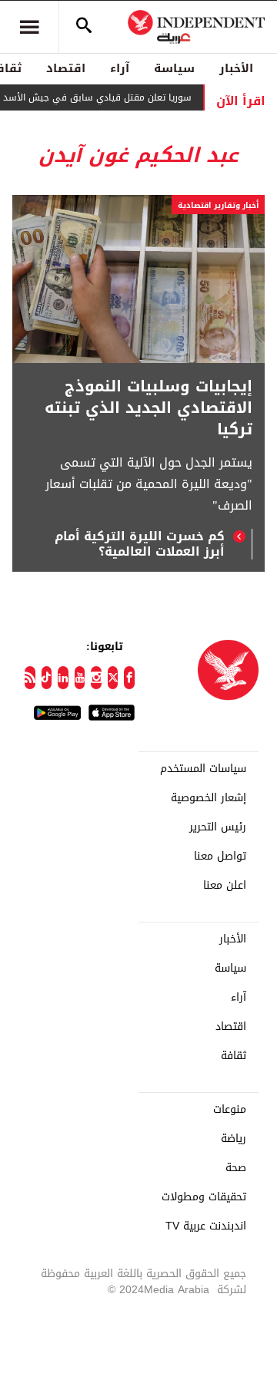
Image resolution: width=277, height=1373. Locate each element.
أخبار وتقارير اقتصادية (218, 205)
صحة (235, 1168)
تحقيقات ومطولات (204, 1197)
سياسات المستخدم (203, 769)
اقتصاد (65, 68)
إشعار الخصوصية (208, 798)
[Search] (83, 27)
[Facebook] (129, 677)
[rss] (30, 677)
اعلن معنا (224, 885)
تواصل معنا (220, 856)
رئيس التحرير (217, 827)
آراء (119, 68)
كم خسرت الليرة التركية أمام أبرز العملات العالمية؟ (140, 544)
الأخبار (236, 68)
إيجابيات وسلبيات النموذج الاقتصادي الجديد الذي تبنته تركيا (148, 407)
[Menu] (29, 27)
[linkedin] (63, 677)
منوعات (229, 1109)
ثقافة (233, 1056)
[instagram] (96, 677)
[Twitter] (113, 677)
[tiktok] (47, 677)
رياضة (233, 1138)
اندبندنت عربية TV (205, 1226)
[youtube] (80, 677)
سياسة (174, 68)
